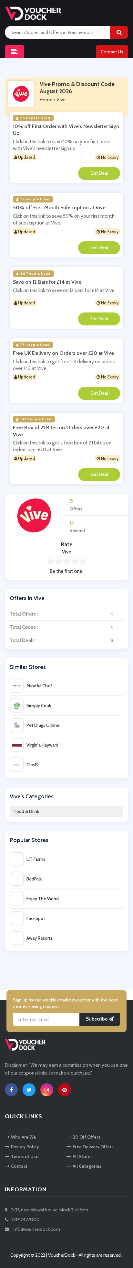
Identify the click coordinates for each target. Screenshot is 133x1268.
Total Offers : (61, 614)
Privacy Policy (25, 1147)
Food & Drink (27, 811)
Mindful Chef (39, 686)
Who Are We (23, 1137)
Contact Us (112, 52)
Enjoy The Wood (42, 899)
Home (46, 100)
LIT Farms (35, 859)
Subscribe (97, 1019)
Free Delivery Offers (93, 1147)
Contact (19, 1166)
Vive (61, 100)
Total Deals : (61, 640)
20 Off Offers (86, 1137)
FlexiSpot (35, 918)
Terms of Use (24, 1156)
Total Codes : (62, 627)
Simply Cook (38, 705)
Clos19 (32, 765)
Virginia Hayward (42, 745)
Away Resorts (39, 938)
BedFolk (34, 879)
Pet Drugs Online (42, 725)
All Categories (87, 1166)
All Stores (83, 1156)
